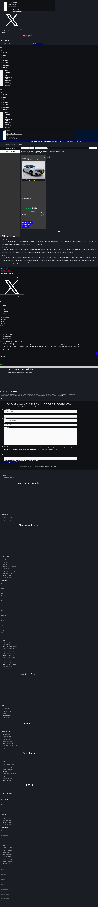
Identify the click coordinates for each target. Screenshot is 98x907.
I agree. (7, 446)
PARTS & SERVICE (6, 731)
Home (3, 144)
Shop (1, 301)
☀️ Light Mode (38, 43)
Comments (6, 427)
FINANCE (4, 761)
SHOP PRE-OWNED (6, 556)
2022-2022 (16, 144)
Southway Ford (7, 41)
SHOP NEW (4, 843)
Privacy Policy (44, 466)
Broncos (3, 473)
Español (4, 32)
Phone (6, 422)
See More (33, 211)
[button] (36, 69)
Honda (20, 144)
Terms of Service (52, 466)
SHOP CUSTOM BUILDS (7, 793)
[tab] (33, 211)
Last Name (7, 414)
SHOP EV (4, 814)
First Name (7, 409)
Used (12, 144)
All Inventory (7, 144)
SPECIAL (3, 640)
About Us (5, 67)
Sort (32, 148)
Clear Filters (93, 148)
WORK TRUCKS (5, 514)
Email (5, 418)
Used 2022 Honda (36, 153)
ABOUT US (4, 705)
